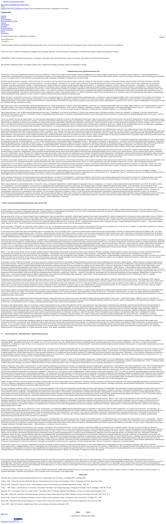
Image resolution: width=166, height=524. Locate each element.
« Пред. (77, 512)
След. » (88, 512)
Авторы (3, 23)
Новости (15, 4)
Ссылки (9, 4)
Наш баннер (5, 33)
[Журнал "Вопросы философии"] (13, 1)
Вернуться (4, 514)
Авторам (21, 4)
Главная (26, 4)
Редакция (4, 26)
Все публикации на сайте (20, 8)
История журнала (6, 28)
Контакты (4, 4)
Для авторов (5, 24)
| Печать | (162, 36)
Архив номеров (6, 19)
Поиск (3, 31)
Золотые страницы (7, 30)
